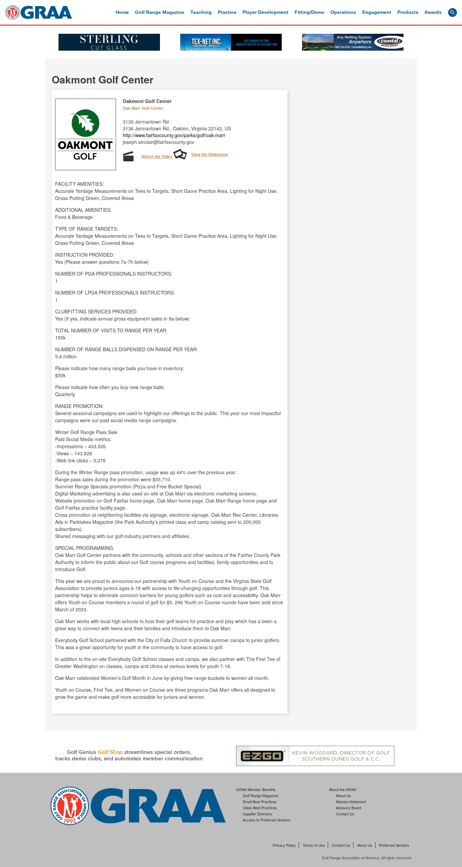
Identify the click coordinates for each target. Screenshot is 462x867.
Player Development (265, 12)
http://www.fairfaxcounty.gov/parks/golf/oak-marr (174, 135)
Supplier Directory (257, 813)
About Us (343, 795)
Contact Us (345, 813)
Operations (343, 12)
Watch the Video (156, 156)
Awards (433, 12)
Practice (227, 12)
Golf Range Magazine (159, 12)
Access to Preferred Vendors (267, 819)
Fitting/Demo (309, 12)
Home (122, 12)
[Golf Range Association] (38, 12)
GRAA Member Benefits (256, 789)
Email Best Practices (260, 801)
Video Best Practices (260, 807)
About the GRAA (342, 789)
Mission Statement (351, 801)
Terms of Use (314, 845)
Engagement (376, 12)
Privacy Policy (284, 845)
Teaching (201, 12)
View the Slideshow (209, 154)
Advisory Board (348, 807)
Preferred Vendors (394, 845)
